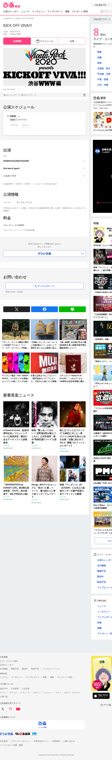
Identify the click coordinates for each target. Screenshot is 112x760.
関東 (99, 51)
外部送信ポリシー (41, 741)
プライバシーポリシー (20, 741)
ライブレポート (55, 11)
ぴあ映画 (15, 688)
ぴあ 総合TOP (100, 5)
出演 (72, 41)
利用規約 (56, 741)
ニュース (25, 11)
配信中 (25, 668)
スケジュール (46, 41)
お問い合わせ (69, 741)
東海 (99, 62)
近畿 (99, 57)
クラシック (25, 692)
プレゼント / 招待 (64, 677)
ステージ (13, 692)
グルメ (58, 692)
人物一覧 (4, 696)
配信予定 (35, 668)
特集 (45, 677)
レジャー (48, 692)
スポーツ (37, 692)
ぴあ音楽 (17, 18)
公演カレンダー (6, 664)
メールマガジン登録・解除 (11, 745)
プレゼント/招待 (80, 11)
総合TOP (4, 688)
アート (3, 692)
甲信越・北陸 (103, 73)
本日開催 (4, 668)
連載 (67, 11)
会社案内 (4, 741)
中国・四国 (102, 79)
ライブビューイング (51, 668)
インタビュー (38, 11)
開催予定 (15, 668)
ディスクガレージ (46, 285)
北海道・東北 (103, 68)
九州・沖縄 (102, 84)
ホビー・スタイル (72, 692)
